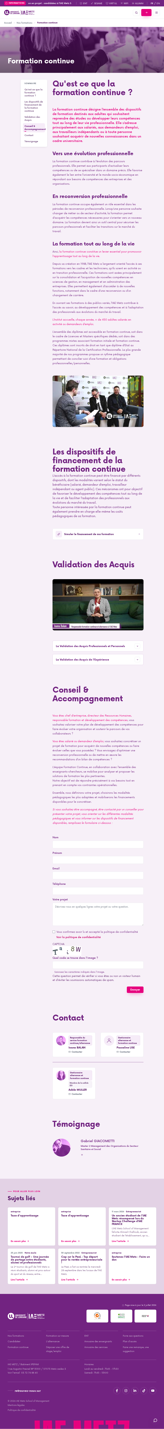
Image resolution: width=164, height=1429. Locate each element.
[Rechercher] (136, 12)
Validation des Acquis (32, 118)
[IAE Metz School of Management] (19, 12)
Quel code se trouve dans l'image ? (75, 958)
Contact (29, 135)
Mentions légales (16, 1405)
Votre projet (60, 899)
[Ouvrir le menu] (156, 12)
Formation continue (18, 1347)
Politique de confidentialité (22, 1410)
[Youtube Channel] (152, 1390)
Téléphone (59, 884)
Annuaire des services (96, 1347)
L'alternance (53, 1341)
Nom (55, 837)
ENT (85, 3)
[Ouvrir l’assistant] (155, 1420)
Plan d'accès (130, 1341)
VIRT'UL (113, 3)
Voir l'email (14, 1372)
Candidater (14, 1341)
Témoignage (31, 141)
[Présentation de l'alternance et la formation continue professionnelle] (98, 401)
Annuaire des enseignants (98, 1341)
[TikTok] (143, 1390)
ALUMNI (139, 3)
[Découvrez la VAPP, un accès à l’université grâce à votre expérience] (98, 605)
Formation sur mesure (57, 1335)
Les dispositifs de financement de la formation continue (34, 106)
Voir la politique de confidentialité (78, 937)
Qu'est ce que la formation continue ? (33, 92)
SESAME (98, 3)
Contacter (77, 1051)
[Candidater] (146, 12)
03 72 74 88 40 (29, 1372)
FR (152, 3)
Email (56, 868)
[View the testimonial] (61, 1148)
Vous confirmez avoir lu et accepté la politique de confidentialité (97, 932)
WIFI (126, 3)
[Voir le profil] (61, 1040)
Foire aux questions (133, 1335)
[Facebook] (116, 1390)
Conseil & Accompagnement (35, 127)
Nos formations (16, 1335)
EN (158, 3)
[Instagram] (125, 1390)
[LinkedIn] (134, 1390)
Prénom (57, 853)
